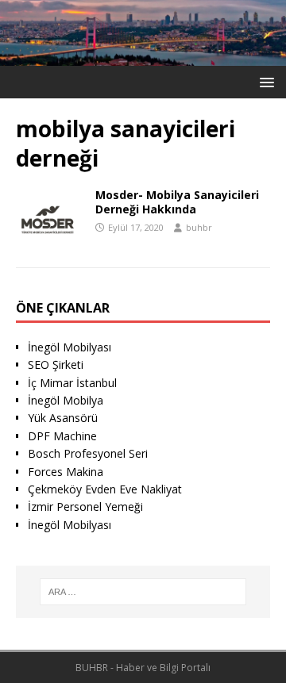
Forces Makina (65, 471)
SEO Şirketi (55, 364)
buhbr (199, 227)
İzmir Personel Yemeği (85, 506)
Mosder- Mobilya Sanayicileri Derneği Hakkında (177, 202)
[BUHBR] (143, 56)
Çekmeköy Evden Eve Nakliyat (105, 489)
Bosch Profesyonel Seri (88, 453)
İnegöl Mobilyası (69, 347)
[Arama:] (143, 591)
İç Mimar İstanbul (72, 382)
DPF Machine (62, 435)
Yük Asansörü (63, 417)
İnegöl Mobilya (65, 400)
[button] (264, 81)
